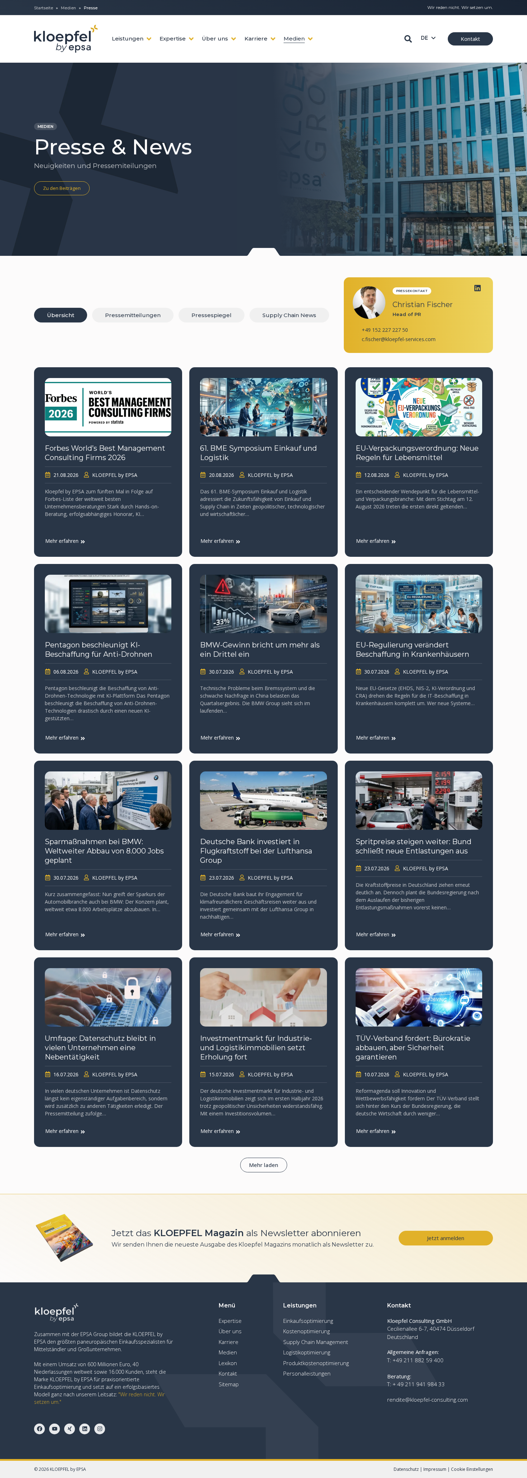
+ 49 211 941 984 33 (419, 1384)
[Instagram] (99, 1429)
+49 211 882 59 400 (418, 1360)
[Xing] (69, 1429)
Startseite (43, 7)
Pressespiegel (211, 315)
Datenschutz (406, 1469)
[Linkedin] (477, 288)
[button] (263, 1165)
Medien (68, 7)
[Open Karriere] (273, 39)
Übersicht (60, 315)
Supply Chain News (289, 315)
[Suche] (408, 39)
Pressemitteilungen (133, 315)
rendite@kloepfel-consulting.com (427, 1399)
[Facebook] (39, 1429)
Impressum (434, 1469)
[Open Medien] (310, 39)
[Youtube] (54, 1429)
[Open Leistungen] (149, 39)
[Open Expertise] (191, 39)
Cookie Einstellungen (472, 1469)
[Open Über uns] (233, 39)
